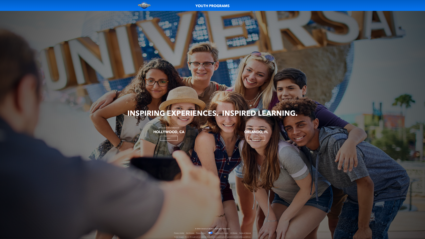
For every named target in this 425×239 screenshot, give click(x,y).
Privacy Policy (201, 233)
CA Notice (233, 233)
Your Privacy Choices (220, 233)
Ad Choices (190, 233)
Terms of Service (245, 233)
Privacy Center (179, 233)
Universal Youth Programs (144, 5)
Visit (169, 138)
